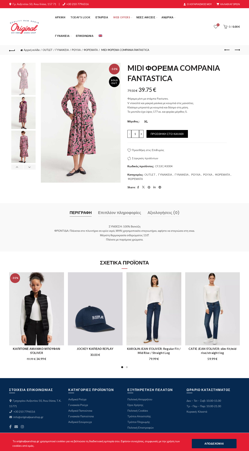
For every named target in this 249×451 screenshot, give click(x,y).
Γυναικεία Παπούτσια (81, 416)
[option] (23, 80)
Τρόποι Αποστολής (139, 416)
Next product (237, 50)
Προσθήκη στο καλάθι (167, 133)
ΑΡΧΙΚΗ (60, 17)
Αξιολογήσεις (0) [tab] (163, 212)
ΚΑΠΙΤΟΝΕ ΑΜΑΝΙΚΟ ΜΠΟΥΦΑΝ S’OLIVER (36, 351)
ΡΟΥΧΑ (76, 49)
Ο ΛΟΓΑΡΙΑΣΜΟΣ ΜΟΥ (199, 4)
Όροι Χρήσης (135, 405)
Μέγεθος (133, 121)
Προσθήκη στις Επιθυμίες (148, 150)
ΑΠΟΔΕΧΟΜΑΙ (214, 443)
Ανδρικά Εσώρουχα (80, 422)
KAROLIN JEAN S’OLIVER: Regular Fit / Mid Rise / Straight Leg (154, 351)
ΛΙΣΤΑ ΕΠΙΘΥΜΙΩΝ (218, 25)
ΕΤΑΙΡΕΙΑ (102, 17)
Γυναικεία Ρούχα (78, 405)
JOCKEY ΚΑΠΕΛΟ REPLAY (95, 348)
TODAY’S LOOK (80, 17)
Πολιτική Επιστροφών (140, 427)
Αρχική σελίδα (32, 49)
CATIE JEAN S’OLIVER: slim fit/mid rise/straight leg (212, 351)
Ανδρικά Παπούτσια (80, 410)
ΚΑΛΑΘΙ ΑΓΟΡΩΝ (230, 4)
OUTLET (48, 49)
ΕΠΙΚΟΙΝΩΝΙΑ (85, 35)
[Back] (12, 50)
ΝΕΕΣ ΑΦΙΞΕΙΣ (145, 17)
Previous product (227, 50)
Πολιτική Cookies (137, 410)
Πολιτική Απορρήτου (139, 399)
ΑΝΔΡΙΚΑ (167, 17)
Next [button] (29, 167)
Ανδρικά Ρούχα (77, 399)
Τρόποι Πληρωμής (138, 422)
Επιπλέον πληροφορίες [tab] (119, 212)
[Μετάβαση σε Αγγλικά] (100, 36)
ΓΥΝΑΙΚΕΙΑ (62, 35)
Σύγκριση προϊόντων (145, 158)
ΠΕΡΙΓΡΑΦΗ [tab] (81, 212)
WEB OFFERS (121, 17)
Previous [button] (17, 167)
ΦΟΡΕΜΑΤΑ (91, 49)
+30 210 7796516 (78, 4)
